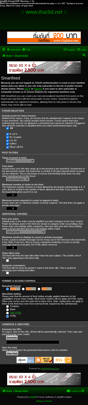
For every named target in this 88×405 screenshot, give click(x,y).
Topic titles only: (11, 253)
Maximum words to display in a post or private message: (32, 237)
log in (27, 89)
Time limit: (8, 166)
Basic (12, 309)
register (38, 89)
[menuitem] (14, 49)
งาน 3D (13, 140)
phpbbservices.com (50, 368)
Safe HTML (15, 312)
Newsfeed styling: (11, 294)
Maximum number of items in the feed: (23, 184)
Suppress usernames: (14, 265)
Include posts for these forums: (19, 115)
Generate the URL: (12, 329)
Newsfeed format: (11, 286)
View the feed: (9, 347)
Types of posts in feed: (14, 157)
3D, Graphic (15, 137)
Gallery (13, 143)
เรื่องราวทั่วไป (16, 147)
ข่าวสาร (13, 134)
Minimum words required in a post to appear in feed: (30, 200)
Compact (14, 306)
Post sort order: (10, 219)
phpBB (32, 397)
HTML (12, 316)
